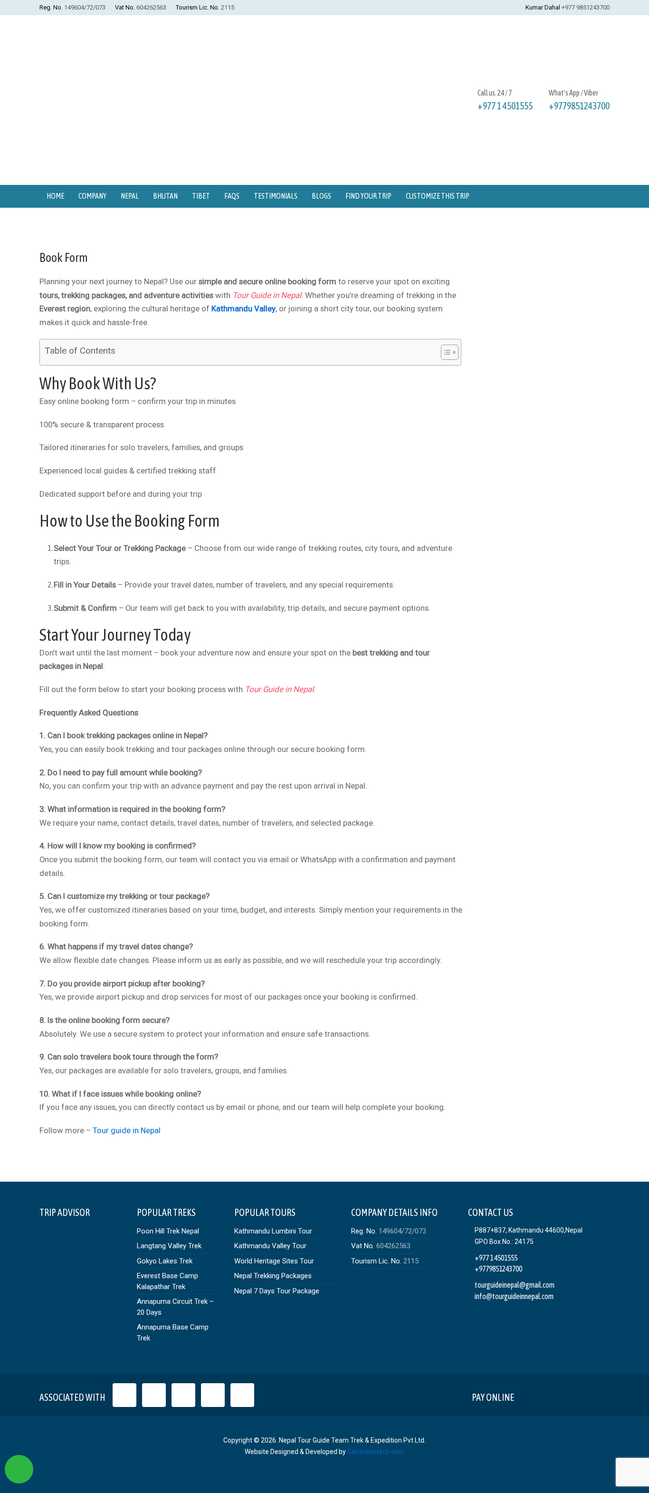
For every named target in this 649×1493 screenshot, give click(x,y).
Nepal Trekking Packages (273, 1275)
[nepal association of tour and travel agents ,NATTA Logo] (154, 1395)
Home (55, 196)
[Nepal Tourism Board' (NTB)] (183, 1395)
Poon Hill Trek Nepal (168, 1231)
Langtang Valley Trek (169, 1246)
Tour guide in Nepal (127, 1130)
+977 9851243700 (586, 7)
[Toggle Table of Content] (445, 352)
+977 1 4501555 (505, 105)
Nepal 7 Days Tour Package (276, 1291)
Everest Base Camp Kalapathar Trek (167, 1281)
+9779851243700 (579, 105)
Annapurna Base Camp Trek (173, 1332)
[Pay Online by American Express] (574, 1395)
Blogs (321, 196)
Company (92, 196)
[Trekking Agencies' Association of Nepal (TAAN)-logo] (213, 1395)
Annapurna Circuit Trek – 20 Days (175, 1307)
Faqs (231, 196)
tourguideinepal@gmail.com (514, 1285)
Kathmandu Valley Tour (270, 1246)
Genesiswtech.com (375, 1451)
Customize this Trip (437, 196)
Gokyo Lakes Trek (164, 1261)
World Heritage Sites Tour (274, 1261)
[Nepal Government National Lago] (124, 1395)
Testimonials (275, 196)
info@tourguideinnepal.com (514, 1296)
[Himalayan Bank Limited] (596, 1395)
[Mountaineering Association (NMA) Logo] (242, 1395)
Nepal (130, 196)
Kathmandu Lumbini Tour (273, 1231)
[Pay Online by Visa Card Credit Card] (529, 1395)
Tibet (201, 196)
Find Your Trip (368, 196)
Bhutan (165, 196)
